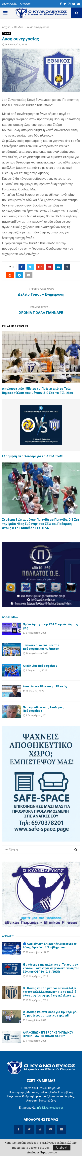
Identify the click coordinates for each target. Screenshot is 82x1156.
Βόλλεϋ (6, 33)
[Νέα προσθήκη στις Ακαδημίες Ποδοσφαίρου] (11, 711)
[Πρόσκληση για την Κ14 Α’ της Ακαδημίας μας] (11, 629)
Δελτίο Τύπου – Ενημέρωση (41, 294)
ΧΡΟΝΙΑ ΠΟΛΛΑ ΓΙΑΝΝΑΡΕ (41, 312)
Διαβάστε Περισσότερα (42, 1152)
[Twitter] (64, 4)
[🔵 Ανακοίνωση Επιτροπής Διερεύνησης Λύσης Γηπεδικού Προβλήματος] (11, 948)
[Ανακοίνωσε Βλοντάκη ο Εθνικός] (11, 691)
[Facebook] (61, 4)
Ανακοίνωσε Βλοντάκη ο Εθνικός (45, 686)
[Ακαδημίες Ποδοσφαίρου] (11, 670)
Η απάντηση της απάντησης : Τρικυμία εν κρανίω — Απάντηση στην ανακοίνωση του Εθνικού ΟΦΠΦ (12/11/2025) (51, 968)
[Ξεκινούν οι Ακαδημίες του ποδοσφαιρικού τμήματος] (11, 649)
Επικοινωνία (9, 3)
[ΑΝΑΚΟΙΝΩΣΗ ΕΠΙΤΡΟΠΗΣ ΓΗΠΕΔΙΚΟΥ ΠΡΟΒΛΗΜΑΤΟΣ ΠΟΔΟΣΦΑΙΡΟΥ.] (11, 1037)
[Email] (78, 4)
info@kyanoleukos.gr (50, 1107)
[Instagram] (69, 4)
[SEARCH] (75, 849)
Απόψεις (25, 3)
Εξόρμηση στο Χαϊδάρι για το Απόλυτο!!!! (32, 456)
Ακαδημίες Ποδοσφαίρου (40, 665)
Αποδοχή (61, 1147)
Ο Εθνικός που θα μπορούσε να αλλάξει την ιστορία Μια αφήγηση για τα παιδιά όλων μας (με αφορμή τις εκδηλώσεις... (49, 992)
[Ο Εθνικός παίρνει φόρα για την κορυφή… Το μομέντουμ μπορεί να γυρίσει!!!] (11, 1016)
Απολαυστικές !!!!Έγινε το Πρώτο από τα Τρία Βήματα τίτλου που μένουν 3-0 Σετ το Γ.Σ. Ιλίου (37, 391)
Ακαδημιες (10, 616)
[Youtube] (73, 4)
